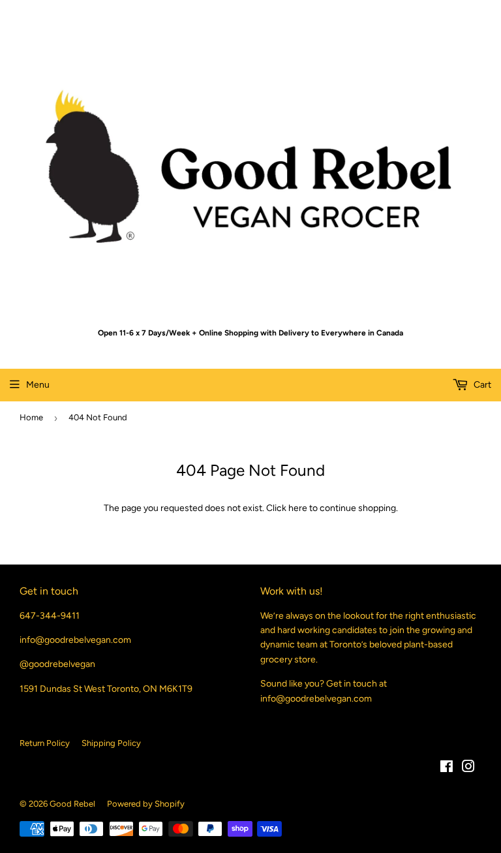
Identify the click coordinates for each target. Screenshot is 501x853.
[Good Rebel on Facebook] (446, 768)
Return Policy (45, 743)
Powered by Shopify (146, 804)
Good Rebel (72, 804)
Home (31, 417)
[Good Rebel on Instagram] (468, 768)
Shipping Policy (111, 743)
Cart (481, 384)
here (297, 508)
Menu (38, 384)
